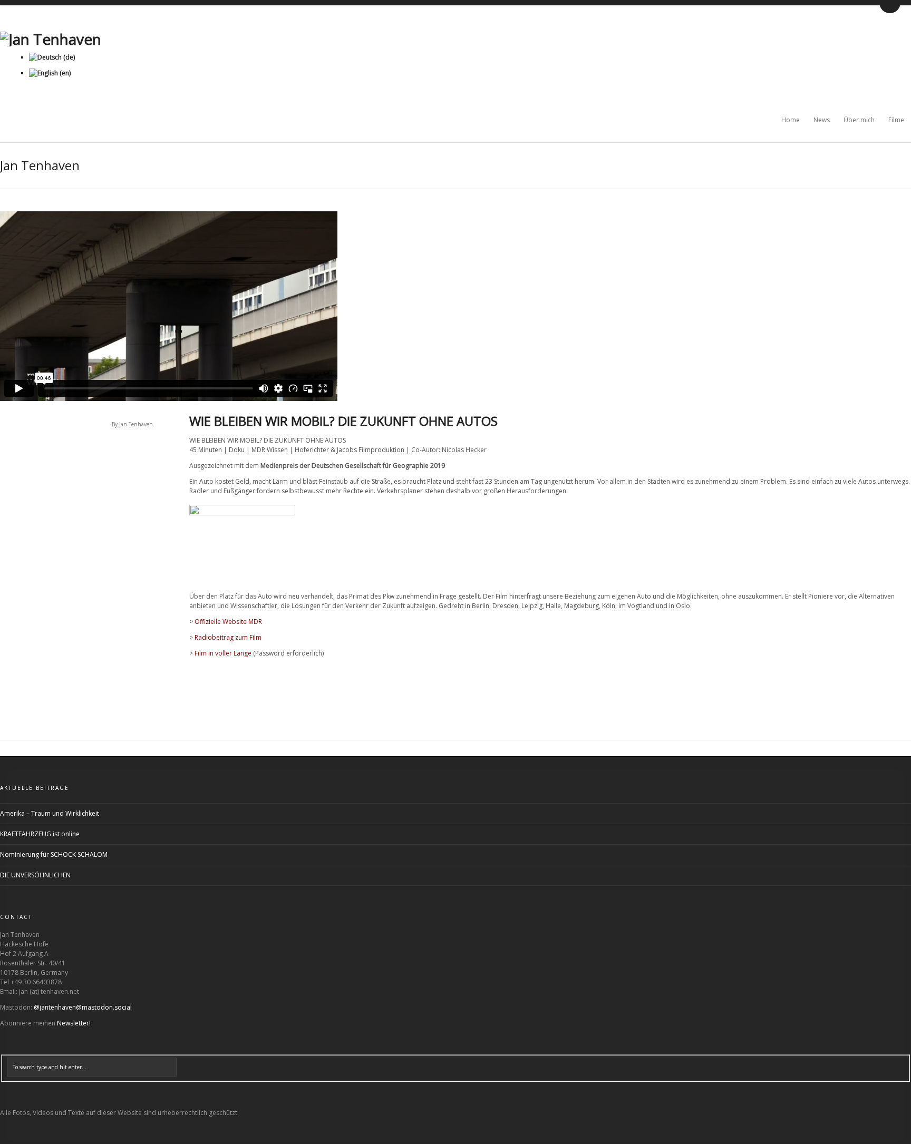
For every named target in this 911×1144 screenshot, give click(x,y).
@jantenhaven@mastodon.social (83, 1007)
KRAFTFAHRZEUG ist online (40, 833)
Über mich (859, 119)
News (821, 119)
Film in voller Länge (223, 653)
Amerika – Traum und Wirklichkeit (49, 813)
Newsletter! (74, 1023)
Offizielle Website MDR (228, 621)
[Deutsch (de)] (52, 57)
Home (790, 119)
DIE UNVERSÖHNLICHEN (35, 875)
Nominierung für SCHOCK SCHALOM (54, 854)
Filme (896, 119)
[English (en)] (50, 73)
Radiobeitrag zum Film (228, 637)
